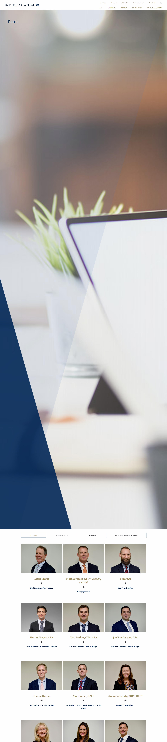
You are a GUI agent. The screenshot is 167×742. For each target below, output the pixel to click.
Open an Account (138, 3)
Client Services (91, 535)
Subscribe (125, 3)
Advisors (113, 3)
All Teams (33, 535)
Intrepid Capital (22, 5)
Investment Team (62, 535)
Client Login (137, 7)
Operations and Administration (126, 535)
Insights (124, 7)
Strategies (111, 7)
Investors (103, 3)
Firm (100, 7)
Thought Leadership (154, 7)
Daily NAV (152, 3)
